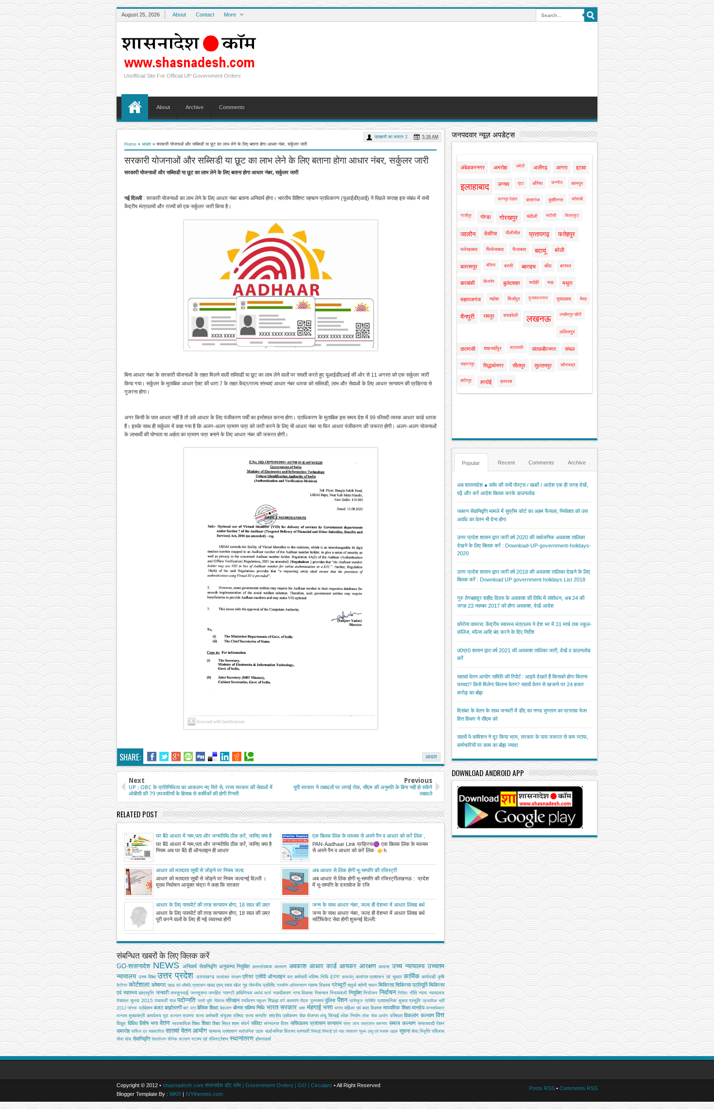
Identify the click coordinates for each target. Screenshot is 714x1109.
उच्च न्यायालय (408, 966)
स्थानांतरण (242, 1038)
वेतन (165, 1022)
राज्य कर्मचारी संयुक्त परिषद (219, 1015)
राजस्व (188, 1015)
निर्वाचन (387, 992)
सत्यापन (334, 1023)
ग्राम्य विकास (319, 985)
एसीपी (260, 976)
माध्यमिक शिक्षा (396, 1007)
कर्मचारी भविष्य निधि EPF (317, 976)
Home (134, 106)
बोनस (238, 1007)
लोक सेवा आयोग (375, 1015)
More (230, 14)
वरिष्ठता (396, 1015)
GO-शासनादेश (133, 966)
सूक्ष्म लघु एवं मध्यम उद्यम (378, 1031)
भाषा (302, 1008)
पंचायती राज (164, 1000)
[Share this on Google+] (176, 756)
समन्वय (381, 1023)
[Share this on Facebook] (151, 756)
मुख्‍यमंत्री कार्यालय (145, 1015)
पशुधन (261, 1000)
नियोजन (370, 992)
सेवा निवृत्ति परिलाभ (427, 1031)
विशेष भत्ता (148, 1023)
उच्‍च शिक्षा (147, 976)
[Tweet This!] (164, 756)
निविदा (403, 993)
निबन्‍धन (321, 992)
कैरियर (122, 985)
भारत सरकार (282, 1007)
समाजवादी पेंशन (431, 1023)
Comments (232, 107)
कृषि (441, 976)
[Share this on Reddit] (236, 756)
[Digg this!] (200, 756)
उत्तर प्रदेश (175, 975)
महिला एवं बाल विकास (363, 1007)
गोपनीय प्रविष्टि (262, 985)
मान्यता (122, 1015)
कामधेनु (348, 977)
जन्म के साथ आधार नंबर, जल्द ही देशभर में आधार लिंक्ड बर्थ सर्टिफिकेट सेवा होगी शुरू (368, 905)
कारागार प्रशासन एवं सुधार (379, 976)
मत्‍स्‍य (339, 1008)
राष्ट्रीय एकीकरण (283, 1015)
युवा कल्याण (172, 1015)
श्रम (235, 1023)
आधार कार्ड (323, 966)
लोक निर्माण (350, 1015)
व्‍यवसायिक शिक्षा (186, 1023)
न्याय (423, 992)
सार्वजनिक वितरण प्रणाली (287, 1031)
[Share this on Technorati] (249, 756)
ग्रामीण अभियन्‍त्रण (291, 985)
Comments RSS (578, 1088)
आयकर (348, 966)
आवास (384, 966)
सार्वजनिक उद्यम (250, 1031)
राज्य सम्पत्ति (256, 1015)
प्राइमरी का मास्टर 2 (391, 136)
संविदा (256, 1023)
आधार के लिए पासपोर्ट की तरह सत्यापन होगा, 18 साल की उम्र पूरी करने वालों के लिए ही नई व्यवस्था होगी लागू (213, 905)
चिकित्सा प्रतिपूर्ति (411, 985)
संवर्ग (245, 1023)
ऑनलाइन (276, 976)
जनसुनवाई (179, 992)
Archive (195, 107)
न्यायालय (436, 992)
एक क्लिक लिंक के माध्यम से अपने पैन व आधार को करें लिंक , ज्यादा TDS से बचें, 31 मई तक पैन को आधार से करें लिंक (368, 836)
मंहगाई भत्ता (320, 1007)
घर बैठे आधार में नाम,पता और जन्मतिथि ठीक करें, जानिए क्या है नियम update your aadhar (214, 836)
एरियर (248, 976)
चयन (372, 985)
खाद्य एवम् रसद (219, 985)
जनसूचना (198, 992)
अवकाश (297, 966)
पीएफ (304, 1000)
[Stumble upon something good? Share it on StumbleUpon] (188, 756)
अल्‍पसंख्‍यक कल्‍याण (269, 966)
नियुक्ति (355, 992)
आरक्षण (367, 966)
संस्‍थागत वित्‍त (276, 1023)
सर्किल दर (139, 1031)
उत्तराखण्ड (205, 976)
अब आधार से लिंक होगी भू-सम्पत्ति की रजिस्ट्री (354, 870)
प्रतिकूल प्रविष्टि (362, 1000)
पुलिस (330, 1000)
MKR (175, 1094)
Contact (205, 14)
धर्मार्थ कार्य (263, 993)
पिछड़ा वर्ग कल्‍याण (283, 1000)
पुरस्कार (316, 1000)
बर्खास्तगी (173, 1007)
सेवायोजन (159, 1039)
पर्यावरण (248, 1000)
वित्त (440, 1015)
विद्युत (121, 1023)
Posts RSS (542, 1088)
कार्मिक (412, 976)
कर (289, 976)
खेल (237, 985)
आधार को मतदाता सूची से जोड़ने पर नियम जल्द (200, 870)
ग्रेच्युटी (339, 985)
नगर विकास (303, 992)
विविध (133, 1023)
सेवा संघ (124, 1039)
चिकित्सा (386, 985)
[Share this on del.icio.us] (212, 756)
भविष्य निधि (254, 1007)
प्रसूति (415, 1000)
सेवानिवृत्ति (141, 1039)
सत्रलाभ (367, 1023)
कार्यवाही (429, 976)
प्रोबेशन (146, 1007)
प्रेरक (132, 1008)
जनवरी (162, 992)
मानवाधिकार (435, 1008)
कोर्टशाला (139, 984)
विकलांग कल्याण (419, 1015)
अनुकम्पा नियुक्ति (234, 966)
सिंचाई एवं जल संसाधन (339, 1031)
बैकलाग (226, 1008)
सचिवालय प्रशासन (307, 1023)
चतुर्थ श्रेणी (357, 985)
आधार (146, 144)
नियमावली (338, 992)
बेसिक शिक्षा (207, 1007)
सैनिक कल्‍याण (179, 1039)
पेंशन (342, 1000)
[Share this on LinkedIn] (224, 756)
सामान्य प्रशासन (223, 1031)
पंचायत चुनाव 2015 (135, 1000)
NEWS (166, 965)
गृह (244, 985)
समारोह (123, 1031)
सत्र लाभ (351, 1023)
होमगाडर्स (263, 1039)
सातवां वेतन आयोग (186, 1030)
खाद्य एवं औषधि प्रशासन (186, 985)
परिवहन (232, 1000)
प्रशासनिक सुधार (392, 1000)
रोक (302, 1015)
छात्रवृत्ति (146, 992)
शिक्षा (206, 1023)
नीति (413, 992)
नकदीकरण (282, 992)
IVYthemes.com (204, 1094)
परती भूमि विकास (211, 1000)
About (179, 14)
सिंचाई (316, 1031)
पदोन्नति (186, 1000)
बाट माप (189, 1008)
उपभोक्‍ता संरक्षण (228, 977)
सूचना (404, 1031)
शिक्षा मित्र (221, 1023)
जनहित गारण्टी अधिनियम (230, 992)
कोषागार (159, 985)
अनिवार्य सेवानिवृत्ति (200, 966)
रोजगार (313, 1015)
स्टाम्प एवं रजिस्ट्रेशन (209, 1039)
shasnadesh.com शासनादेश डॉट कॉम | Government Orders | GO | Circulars (247, 1085)
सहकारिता (156, 1031)
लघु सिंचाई (329, 1015)
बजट (158, 1007)
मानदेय (418, 1007)
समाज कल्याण (402, 1023)
